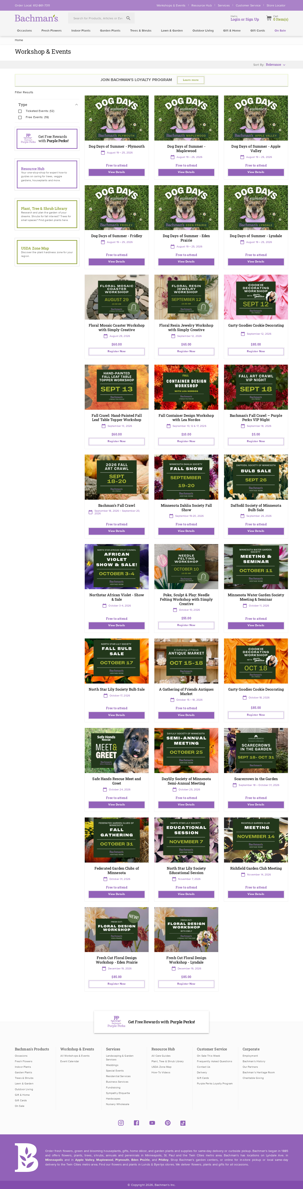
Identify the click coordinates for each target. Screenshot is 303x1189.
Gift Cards (257, 30)
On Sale (280, 30)
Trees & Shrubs (141, 30)
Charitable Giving (253, 1078)
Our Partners (250, 1066)
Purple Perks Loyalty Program (215, 1083)
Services (224, 5)
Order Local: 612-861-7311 (32, 5)
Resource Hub (201, 5)
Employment (250, 1055)
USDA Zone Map (161, 1066)
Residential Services (118, 1076)
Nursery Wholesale (117, 1104)
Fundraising (113, 1087)
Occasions (24, 30)
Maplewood (104, 1159)
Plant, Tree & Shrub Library (168, 1061)
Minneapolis (54, 1159)
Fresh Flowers (51, 30)
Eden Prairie (140, 1159)
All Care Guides (161, 1055)
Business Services (117, 1081)
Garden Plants (110, 30)
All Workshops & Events (75, 1055)
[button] (117, 137)
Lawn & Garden (172, 30)
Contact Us (203, 1066)
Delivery (202, 1072)
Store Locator (276, 5)
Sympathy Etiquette (118, 1093)
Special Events (115, 1070)
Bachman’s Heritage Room (259, 1072)
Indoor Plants (81, 30)
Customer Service (248, 5)
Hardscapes (113, 1098)
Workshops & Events (171, 5)
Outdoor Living (203, 30)
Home (19, 40)
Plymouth (122, 1159)
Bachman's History (254, 1061)
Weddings (112, 1065)
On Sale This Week (208, 1055)
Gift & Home (232, 30)
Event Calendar (69, 1061)
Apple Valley (84, 1159)
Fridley (164, 1159)
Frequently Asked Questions (214, 1061)
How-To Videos (161, 1072)
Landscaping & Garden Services (120, 1057)
